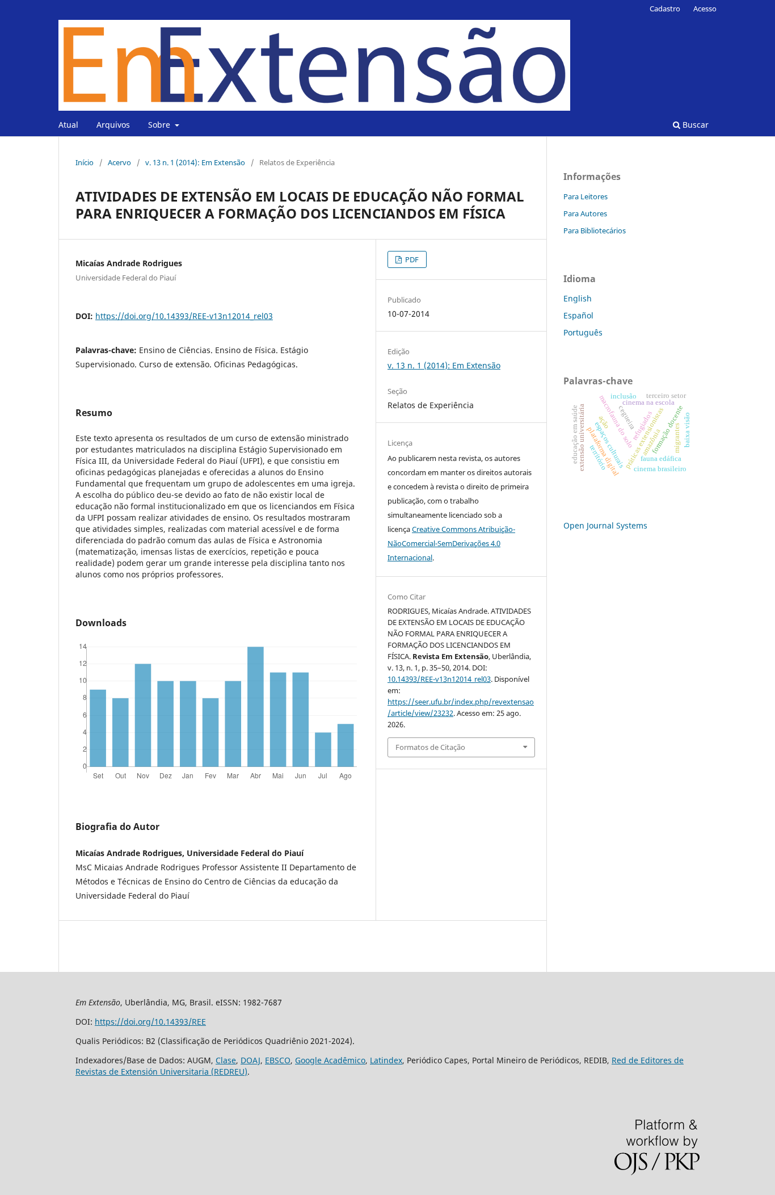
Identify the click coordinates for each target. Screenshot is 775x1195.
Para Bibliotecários (594, 230)
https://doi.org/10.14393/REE (150, 1021)
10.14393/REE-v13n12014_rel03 (439, 679)
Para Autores (585, 213)
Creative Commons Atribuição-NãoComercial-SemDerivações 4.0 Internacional (451, 543)
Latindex (386, 1060)
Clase (226, 1060)
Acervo (119, 162)
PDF (411, 259)
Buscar (694, 124)
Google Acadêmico (330, 1060)
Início (84, 162)
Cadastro (665, 8)
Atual (68, 124)
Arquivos (113, 124)
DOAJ (250, 1060)
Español (578, 315)
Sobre (160, 124)
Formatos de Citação (430, 747)
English (577, 298)
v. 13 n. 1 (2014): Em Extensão (195, 162)
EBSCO (277, 1060)
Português (583, 332)
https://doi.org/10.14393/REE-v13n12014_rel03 (184, 316)
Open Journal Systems (605, 525)
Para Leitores (585, 196)
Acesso (705, 8)
